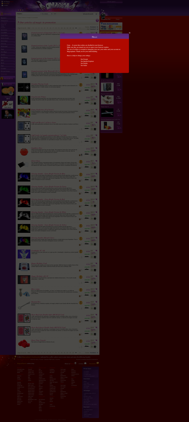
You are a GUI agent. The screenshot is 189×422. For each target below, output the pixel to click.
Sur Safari (84, 65)
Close (129, 32)
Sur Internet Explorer (87, 61)
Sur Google (84, 59)
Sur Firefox (84, 63)
